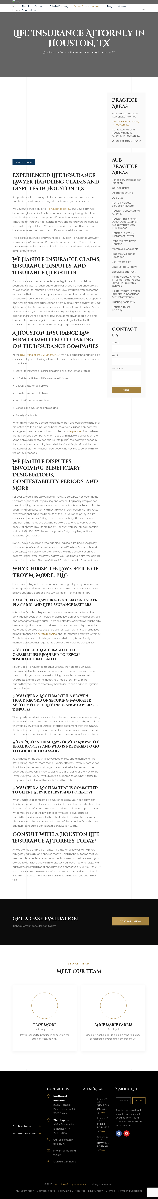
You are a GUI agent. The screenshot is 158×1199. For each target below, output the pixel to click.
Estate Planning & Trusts (126, 140)
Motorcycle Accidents (125, 249)
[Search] (144, 8)
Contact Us (29, 10)
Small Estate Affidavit (124, 267)
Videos (122, 6)
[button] (23, 162)
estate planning (47, 634)
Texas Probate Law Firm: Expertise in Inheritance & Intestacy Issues (126, 294)
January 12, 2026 (102, 1138)
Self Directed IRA (121, 262)
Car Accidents (120, 188)
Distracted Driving (122, 193)
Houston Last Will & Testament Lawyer (123, 234)
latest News (92, 1089)
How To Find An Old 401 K (103, 1147)
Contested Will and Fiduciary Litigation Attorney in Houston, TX (126, 133)
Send (139, 1100)
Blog (109, 6)
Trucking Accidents (123, 302)
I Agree (10, 1189)
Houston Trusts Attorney (121, 308)
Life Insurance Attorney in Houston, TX (125, 123)
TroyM (103, 1112)
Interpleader (74, 431)
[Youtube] (126, 1133)
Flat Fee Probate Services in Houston (123, 204)
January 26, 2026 (102, 1119)
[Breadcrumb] (44, 52)
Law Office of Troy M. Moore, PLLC (40, 355)
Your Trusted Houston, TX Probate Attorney (125, 115)
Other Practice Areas (86, 6)
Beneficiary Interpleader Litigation (126, 181)
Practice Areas (58, 52)
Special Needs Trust (123, 272)
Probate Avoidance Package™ (123, 255)
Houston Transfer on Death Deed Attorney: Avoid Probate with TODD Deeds (125, 223)
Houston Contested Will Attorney (126, 212)
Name (115, 342)
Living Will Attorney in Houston (124, 242)
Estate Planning (59, 6)
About (25, 6)
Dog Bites (117, 198)
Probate (39, 6)
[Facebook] (119, 1133)
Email (115, 355)
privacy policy (80, 1189)
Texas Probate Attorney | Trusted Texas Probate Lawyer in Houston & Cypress (126, 281)
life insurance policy (58, 209)
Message (117, 368)
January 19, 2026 (102, 1100)
